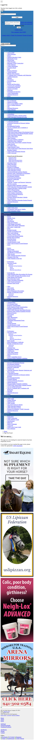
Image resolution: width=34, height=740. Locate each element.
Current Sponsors (11, 72)
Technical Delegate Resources (15, 194)
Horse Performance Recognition (15, 291)
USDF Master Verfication (14, 224)
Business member (19, 25)
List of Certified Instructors (14, 386)
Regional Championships (13, 305)
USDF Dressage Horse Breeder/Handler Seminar (20, 133)
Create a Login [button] (19, 29)
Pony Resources (11, 198)
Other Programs (11, 138)
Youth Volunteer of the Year (14, 258)
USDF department (17, 445)
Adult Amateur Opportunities (14, 193)
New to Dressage (11, 100)
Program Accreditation (13, 167)
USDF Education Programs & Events (17, 117)
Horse (8, 228)
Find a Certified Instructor (14, 105)
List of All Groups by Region (15, 404)
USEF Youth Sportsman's (14, 282)
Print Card (10, 219)
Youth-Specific (11, 144)
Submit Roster (11, 401)
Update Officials (11, 400)
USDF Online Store (12, 207)
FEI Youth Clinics (12, 145)
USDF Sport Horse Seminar (14, 135)
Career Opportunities (12, 93)
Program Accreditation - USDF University (18, 409)
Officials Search (11, 319)
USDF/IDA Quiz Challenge (14, 141)
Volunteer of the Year (12, 257)
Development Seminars (13, 176)
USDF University (12, 153)
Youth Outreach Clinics (13, 147)
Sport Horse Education (13, 130)
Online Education (11, 164)
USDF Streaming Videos (13, 210)
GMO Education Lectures (14, 170)
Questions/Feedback (6, 727)
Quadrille (9, 316)
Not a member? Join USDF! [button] (18, 32)
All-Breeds (10, 264)
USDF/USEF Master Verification (16, 225)
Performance (10, 261)
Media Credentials (12, 424)
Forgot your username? (26, 22)
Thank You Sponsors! (16, 35)
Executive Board (11, 67)
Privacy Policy (3, 715)
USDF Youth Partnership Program (16, 151)
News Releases (11, 428)
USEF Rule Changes (12, 352)
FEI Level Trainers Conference (15, 139)
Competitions (10, 114)
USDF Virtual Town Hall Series (15, 161)
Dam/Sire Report (11, 239)
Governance (10, 79)
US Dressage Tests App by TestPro (16, 209)
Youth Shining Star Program (14, 277)
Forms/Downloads (5, 725)
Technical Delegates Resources (15, 380)
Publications (10, 416)
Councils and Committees (14, 85)
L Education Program (12, 121)
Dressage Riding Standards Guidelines (17, 185)
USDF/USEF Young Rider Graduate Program (19, 142)
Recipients (10, 295)
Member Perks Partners (13, 73)
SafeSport (3, 724)
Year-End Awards (12, 263)
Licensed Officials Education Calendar (17, 197)
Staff (8, 69)
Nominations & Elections (13, 91)
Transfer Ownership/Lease (14, 231)
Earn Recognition (11, 166)
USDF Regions (11, 61)
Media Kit (10, 422)
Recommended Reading (13, 126)
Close (2, 9)
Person (9, 216)
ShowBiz (9, 322)
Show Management (12, 317)
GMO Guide (10, 398)
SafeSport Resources (12, 94)
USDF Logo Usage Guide (14, 427)
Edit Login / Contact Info (13, 227)
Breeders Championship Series (15, 308)
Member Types (11, 218)
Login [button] (18, 27)
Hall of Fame (10, 60)
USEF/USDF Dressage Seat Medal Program (18, 310)
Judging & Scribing (12, 102)
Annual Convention (12, 88)
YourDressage (11, 421)
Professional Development (14, 178)
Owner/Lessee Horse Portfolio (15, 236)
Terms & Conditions (16, 715)
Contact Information (12, 66)
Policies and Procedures (13, 84)
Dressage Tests (11, 348)
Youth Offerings (11, 64)
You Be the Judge (12, 157)
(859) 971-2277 (7, 711)
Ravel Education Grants (13, 279)
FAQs (8, 96)
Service (9, 248)
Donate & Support (27, 35)
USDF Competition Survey (14, 357)
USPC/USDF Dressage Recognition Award (18, 276)
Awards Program (11, 240)
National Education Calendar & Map (16, 115)
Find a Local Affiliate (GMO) (15, 103)
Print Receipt (10, 221)
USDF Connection (12, 418)
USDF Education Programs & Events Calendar (19, 187)
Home (5, 431)
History (9, 56)
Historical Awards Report (15, 269)
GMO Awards (11, 254)
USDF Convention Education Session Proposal (19, 200)
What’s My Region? (12, 222)
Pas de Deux (10, 314)
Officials (9, 78)
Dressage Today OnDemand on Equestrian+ (18, 173)
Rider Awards (10, 289)
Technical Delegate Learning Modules (17, 172)
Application (11, 293)
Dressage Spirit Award (13, 283)
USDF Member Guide (13, 419)
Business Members (12, 70)
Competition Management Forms (15, 320)
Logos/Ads (10, 425)
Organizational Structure (13, 87)
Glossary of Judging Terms (14, 191)
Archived (12, 268)
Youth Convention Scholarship (15, 280)
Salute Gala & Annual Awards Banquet (17, 243)
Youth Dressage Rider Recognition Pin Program (19, 274)
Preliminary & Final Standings (15, 265)
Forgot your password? (26, 24)
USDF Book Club (12, 158)
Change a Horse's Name (13, 234)
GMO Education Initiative (14, 169)
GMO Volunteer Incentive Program (16, 255)
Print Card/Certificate (12, 233)
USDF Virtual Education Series (15, 160)
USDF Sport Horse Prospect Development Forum (20, 132)
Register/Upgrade (11, 230)
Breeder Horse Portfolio (13, 237)
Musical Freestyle (11, 313)
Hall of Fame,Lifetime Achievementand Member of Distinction (14, 251)
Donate (2, 731)
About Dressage (11, 54)
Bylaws (9, 82)
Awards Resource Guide (13, 242)
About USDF (10, 53)
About (2, 719)
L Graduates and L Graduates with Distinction (19, 75)
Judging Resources (12, 196)
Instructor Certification (13, 179)
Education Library (12, 163)
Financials (10, 90)
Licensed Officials (12, 379)
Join (8, 106)
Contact (3, 732)
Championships (11, 302)
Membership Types (12, 58)
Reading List (10, 181)
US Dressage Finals (12, 304)
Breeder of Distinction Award (15, 292)
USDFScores (10, 351)
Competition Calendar (13, 349)
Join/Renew (4, 729)
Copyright (9, 715)
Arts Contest (10, 288)
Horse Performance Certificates (15, 342)
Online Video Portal (12, 136)
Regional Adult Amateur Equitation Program (18, 311)
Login (17, 17)
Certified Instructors (12, 76)
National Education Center (14, 57)
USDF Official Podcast (13, 190)
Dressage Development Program (15, 175)
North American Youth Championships (17, 307)
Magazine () (15, 63)
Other (8, 286)
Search (11, 267)
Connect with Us (6, 35)
